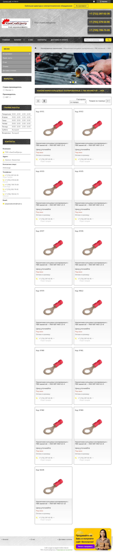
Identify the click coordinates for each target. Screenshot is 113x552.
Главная (6, 40)
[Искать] (108, 40)
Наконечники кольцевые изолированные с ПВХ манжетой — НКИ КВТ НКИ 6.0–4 (52, 383)
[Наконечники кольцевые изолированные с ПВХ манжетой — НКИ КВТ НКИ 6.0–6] (53, 426)
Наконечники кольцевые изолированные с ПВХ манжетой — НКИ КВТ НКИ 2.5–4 (52, 264)
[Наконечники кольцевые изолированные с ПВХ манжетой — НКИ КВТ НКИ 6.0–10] (53, 486)
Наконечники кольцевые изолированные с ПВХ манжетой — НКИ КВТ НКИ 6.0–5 (91, 383)
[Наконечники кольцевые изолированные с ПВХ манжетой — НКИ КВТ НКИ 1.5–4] (92, 128)
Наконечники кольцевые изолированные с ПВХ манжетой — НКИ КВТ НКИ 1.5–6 (91, 204)
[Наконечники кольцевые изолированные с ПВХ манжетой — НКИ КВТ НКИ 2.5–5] (92, 247)
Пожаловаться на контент (64, 550)
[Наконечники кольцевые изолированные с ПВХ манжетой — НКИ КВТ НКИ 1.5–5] (53, 188)
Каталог (17, 40)
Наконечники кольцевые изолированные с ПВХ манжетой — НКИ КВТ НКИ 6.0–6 (52, 443)
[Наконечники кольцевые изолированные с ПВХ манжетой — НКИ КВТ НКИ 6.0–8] (92, 426)
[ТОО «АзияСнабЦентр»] (16, 22)
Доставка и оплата (59, 40)
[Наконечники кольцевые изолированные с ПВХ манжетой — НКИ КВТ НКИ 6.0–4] (53, 367)
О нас (30, 40)
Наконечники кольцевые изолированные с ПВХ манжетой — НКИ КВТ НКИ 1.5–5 (52, 204)
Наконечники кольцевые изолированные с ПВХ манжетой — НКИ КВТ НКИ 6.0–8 (91, 443)
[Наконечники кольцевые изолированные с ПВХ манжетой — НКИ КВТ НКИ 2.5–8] (92, 307)
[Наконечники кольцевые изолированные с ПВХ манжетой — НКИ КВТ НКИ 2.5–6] (53, 307)
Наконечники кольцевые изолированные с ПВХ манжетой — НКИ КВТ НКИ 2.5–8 (91, 323)
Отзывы (5, 66)
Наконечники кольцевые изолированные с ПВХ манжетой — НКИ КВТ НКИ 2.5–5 (91, 264)
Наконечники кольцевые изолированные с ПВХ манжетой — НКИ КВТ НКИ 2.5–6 (52, 323)
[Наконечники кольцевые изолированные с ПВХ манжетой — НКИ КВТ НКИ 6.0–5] (92, 367)
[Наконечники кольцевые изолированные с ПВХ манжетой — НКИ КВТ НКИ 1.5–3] (53, 128)
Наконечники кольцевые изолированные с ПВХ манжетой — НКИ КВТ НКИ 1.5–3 (52, 144)
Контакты (42, 40)
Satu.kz (66, 548)
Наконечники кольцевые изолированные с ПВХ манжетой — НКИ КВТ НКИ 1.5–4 (91, 144)
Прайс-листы (7, 58)
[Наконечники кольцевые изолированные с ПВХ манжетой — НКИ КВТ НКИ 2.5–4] (53, 247)
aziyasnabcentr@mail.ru (13, 204)
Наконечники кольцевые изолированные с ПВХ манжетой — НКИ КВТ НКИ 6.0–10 (52, 503)
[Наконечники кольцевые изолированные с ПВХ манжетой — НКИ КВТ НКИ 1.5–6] (92, 188)
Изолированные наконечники (51, 48)
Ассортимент (81, 6)
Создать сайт (7, 1)
